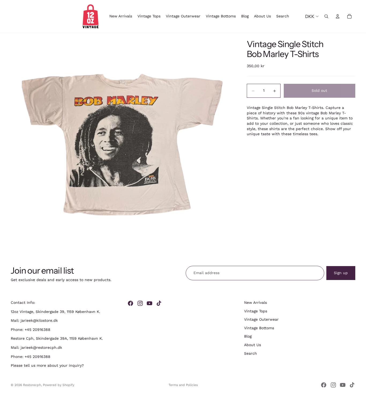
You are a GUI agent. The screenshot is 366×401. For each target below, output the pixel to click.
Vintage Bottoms (259, 328)
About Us (252, 345)
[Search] (326, 16)
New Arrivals (255, 302)
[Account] (337, 16)
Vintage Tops (255, 311)
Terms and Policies (183, 385)
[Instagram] (140, 303)
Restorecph (32, 385)
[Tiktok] (159, 303)
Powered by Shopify (58, 385)
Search (250, 353)
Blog (248, 336)
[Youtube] (149, 303)
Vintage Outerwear (261, 319)
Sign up (341, 273)
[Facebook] (130, 303)
